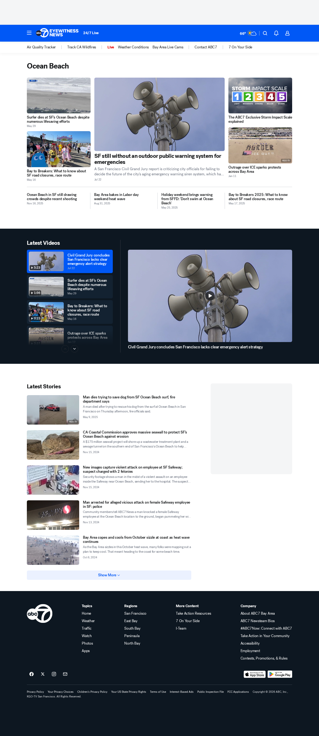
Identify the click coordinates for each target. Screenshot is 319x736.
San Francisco (135, 613)
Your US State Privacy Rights (128, 691)
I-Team (181, 628)
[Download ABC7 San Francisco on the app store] (255, 674)
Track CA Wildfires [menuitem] (81, 47)
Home (86, 613)
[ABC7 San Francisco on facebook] (31, 674)
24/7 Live (91, 32)
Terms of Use (158, 691)
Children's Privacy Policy (92, 691)
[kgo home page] (39, 613)
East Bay (130, 621)
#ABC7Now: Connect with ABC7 (266, 628)
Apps (86, 651)
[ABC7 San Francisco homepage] (57, 33)
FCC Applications (238, 691)
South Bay (132, 628)
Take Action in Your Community (265, 636)
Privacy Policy (35, 691)
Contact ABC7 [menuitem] (206, 47)
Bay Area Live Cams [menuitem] (167, 47)
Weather (88, 621)
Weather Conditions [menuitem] (133, 47)
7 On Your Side (188, 621)
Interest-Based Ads (182, 691)
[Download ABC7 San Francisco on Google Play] (280, 674)
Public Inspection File (210, 691)
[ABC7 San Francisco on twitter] (42, 674)
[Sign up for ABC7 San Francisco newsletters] (65, 674)
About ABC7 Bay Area (258, 613)
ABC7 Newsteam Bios (258, 621)
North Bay (132, 643)
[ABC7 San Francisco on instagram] (54, 674)
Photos (87, 643)
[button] (29, 32)
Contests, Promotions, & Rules (264, 658)
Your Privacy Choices (61, 691)
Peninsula (131, 636)
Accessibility (250, 643)
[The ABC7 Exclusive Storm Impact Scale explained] (260, 95)
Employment (250, 651)
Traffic (87, 628)
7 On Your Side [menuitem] (240, 47)
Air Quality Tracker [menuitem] (41, 47)
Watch (87, 636)
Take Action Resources (193, 613)
